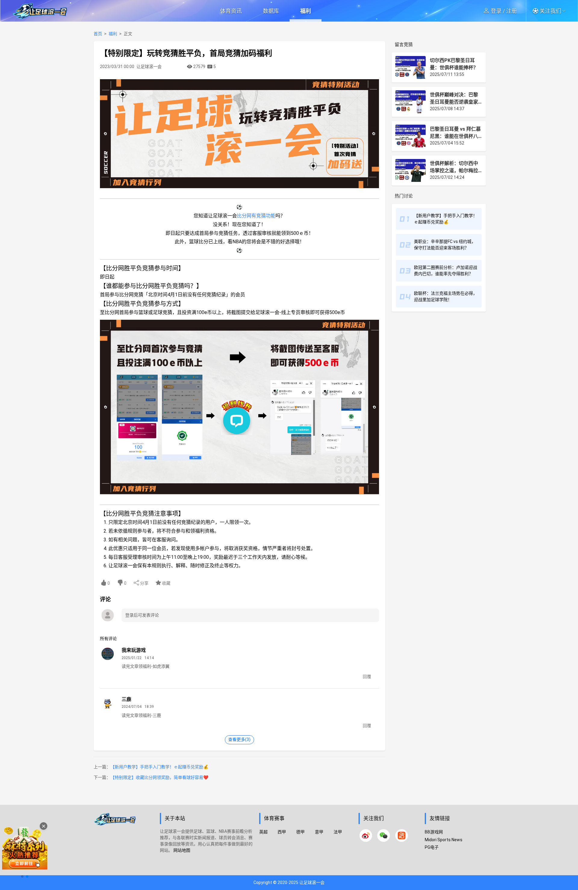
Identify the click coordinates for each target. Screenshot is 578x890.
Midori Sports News (443, 839)
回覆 (367, 676)
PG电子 (432, 847)
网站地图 (181, 850)
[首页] (124, 843)
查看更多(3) (239, 739)
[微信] (383, 835)
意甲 (319, 831)
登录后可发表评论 (142, 615)
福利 (305, 11)
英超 (263, 831)
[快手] (401, 835)
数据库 (271, 11)
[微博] (365, 835)
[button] (551, 11)
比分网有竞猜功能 (256, 216)
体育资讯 (231, 11)
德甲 (300, 831)
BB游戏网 (434, 831)
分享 (143, 583)
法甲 (338, 831)
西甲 (282, 831)
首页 (98, 33)
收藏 (165, 583)
